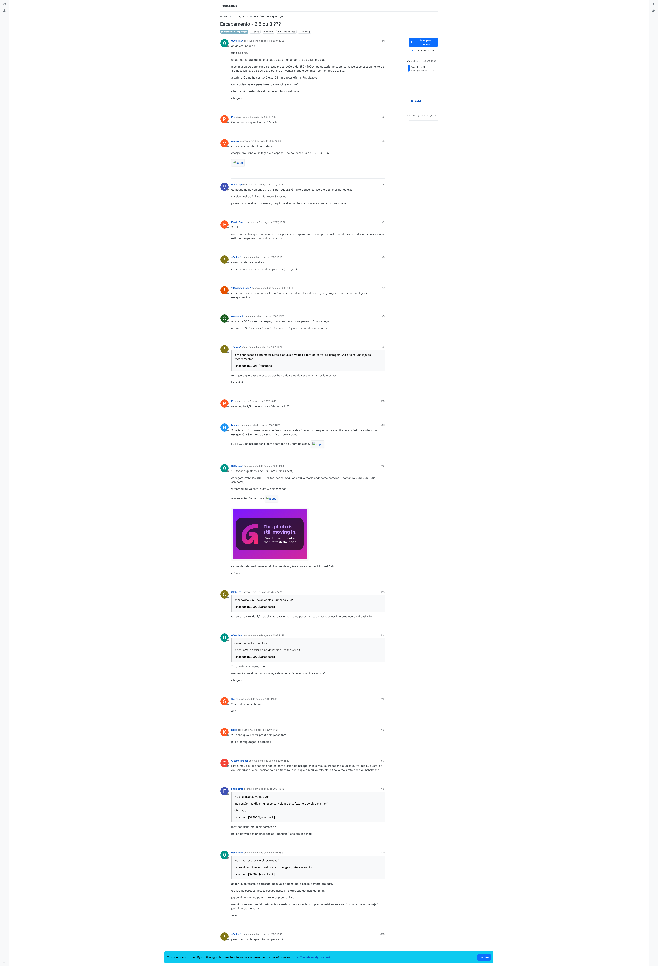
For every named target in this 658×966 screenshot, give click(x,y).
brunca (235, 425)
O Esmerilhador (239, 760)
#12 (383, 465)
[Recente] (4, 4)
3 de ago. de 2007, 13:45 (269, 347)
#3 (383, 141)
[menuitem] (653, 4)
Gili (233, 699)
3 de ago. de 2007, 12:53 (268, 141)
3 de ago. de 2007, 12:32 (271, 40)
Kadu (234, 729)
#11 (383, 425)
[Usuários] (4, 11)
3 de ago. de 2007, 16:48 (269, 934)
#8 (383, 316)
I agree (484, 957)
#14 (383, 635)
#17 (383, 760)
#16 (383, 729)
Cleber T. (236, 592)
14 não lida (416, 101)
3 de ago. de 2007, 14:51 (265, 729)
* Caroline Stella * (241, 288)
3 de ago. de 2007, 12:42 (263, 117)
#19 (383, 852)
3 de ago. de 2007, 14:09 (271, 465)
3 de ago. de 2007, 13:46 (263, 401)
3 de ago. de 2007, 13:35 (271, 316)
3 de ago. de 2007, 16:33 (271, 852)
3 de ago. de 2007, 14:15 (269, 592)
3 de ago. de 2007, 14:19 (271, 635)
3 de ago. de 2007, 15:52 (276, 760)
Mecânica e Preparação (235, 31)
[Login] (653, 4)
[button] (4, 962)
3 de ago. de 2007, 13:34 (279, 288)
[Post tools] (382, 107)
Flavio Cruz (237, 222)
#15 (383, 699)
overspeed (237, 316)
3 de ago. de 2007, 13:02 (272, 222)
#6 (383, 257)
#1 (383, 40)
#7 (383, 288)
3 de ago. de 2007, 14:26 (263, 699)
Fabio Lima (237, 788)
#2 (383, 117)
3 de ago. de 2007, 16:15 (271, 788)
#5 (383, 222)
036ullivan (237, 40)
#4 (383, 184)
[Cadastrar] (653, 11)
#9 (383, 347)
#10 (383, 401)
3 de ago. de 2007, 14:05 (267, 425)
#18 (383, 788)
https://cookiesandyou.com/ (311, 957)
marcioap (236, 184)
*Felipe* (236, 257)
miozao (235, 141)
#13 (383, 592)
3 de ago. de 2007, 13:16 (269, 257)
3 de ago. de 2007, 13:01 (270, 184)
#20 (382, 934)
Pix (233, 117)
